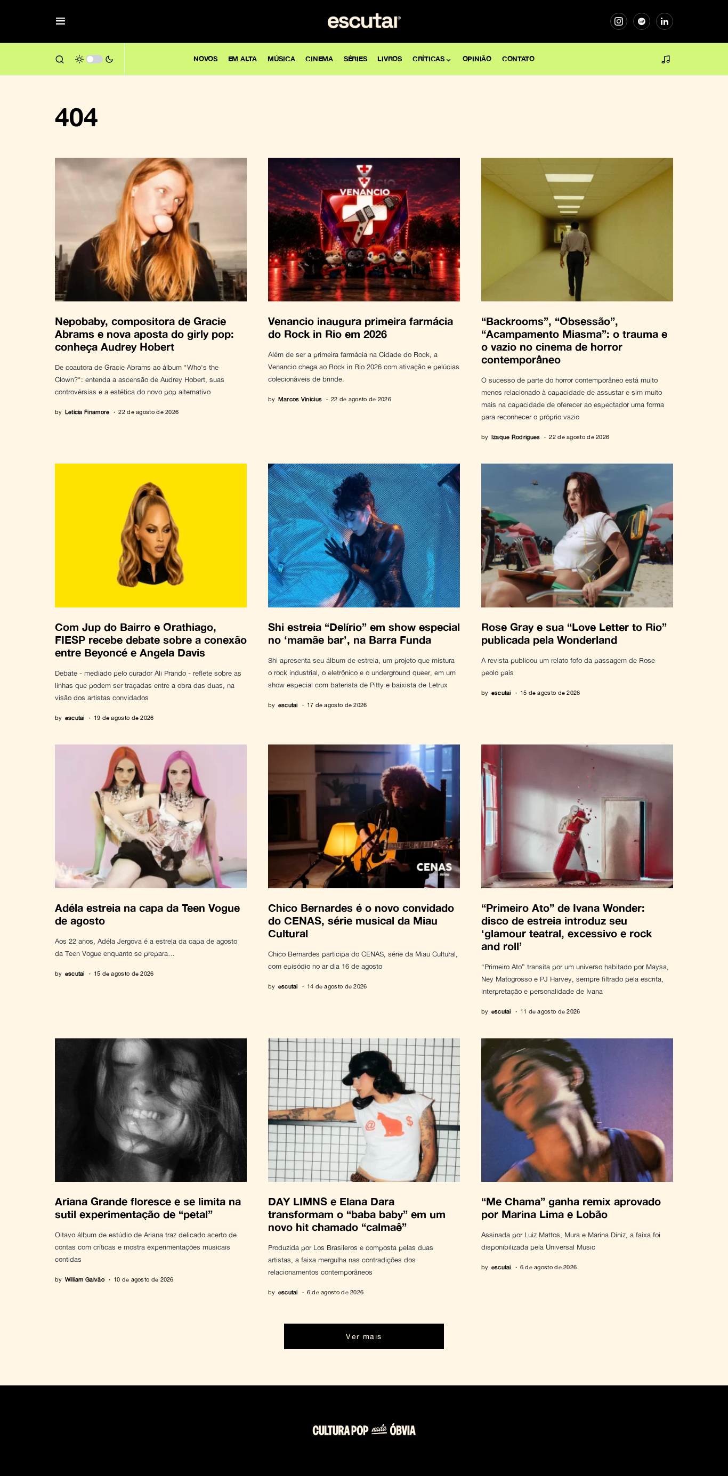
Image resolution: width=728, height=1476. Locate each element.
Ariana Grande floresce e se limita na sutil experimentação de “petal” (148, 1207)
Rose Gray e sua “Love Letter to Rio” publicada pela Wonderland (574, 633)
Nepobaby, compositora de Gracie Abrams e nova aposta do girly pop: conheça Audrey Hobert (144, 333)
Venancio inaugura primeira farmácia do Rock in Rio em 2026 (360, 327)
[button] (60, 21)
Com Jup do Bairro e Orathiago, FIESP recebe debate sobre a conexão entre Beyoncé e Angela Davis (151, 639)
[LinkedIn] (664, 21)
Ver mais (364, 1336)
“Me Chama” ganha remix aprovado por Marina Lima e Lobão (571, 1207)
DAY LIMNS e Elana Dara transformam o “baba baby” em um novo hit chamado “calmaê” (357, 1214)
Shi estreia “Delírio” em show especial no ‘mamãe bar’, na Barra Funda (364, 633)
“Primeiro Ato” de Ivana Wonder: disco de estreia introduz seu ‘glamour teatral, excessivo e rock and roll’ (566, 926)
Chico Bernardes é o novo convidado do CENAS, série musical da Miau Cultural (361, 920)
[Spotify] (641, 21)
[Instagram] (618, 21)
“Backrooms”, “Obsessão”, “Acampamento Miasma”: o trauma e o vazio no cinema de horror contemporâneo (574, 340)
